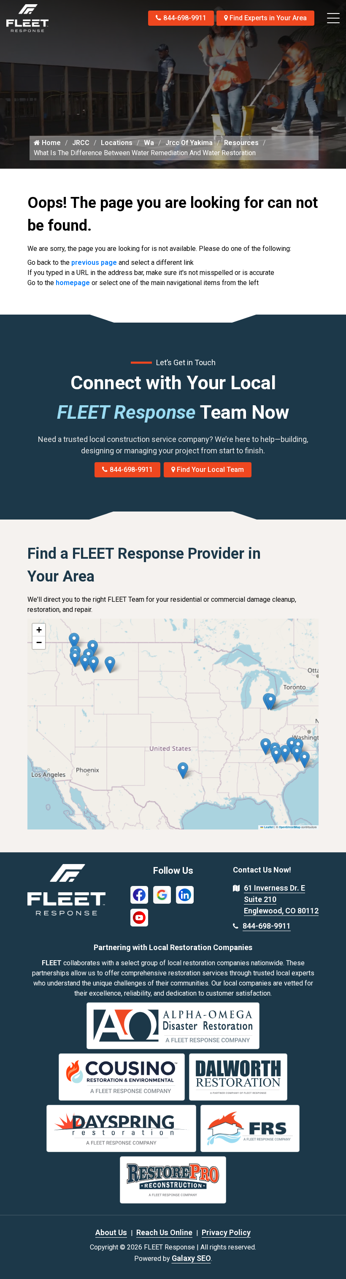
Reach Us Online (164, 1232)
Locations (116, 143)
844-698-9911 (184, 18)
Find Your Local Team (210, 470)
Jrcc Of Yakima (189, 143)
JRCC (80, 143)
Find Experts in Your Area (268, 18)
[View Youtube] (139, 917)
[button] (110, 664)
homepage (73, 283)
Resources (241, 143)
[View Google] (162, 894)
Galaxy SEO (191, 1258)
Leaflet (268, 827)
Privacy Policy (226, 1232)
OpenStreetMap (289, 827)
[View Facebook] (139, 894)
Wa (149, 143)
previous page (94, 262)
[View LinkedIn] (184, 894)
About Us (111, 1232)
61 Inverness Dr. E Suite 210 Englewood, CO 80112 (281, 899)
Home (50, 143)
